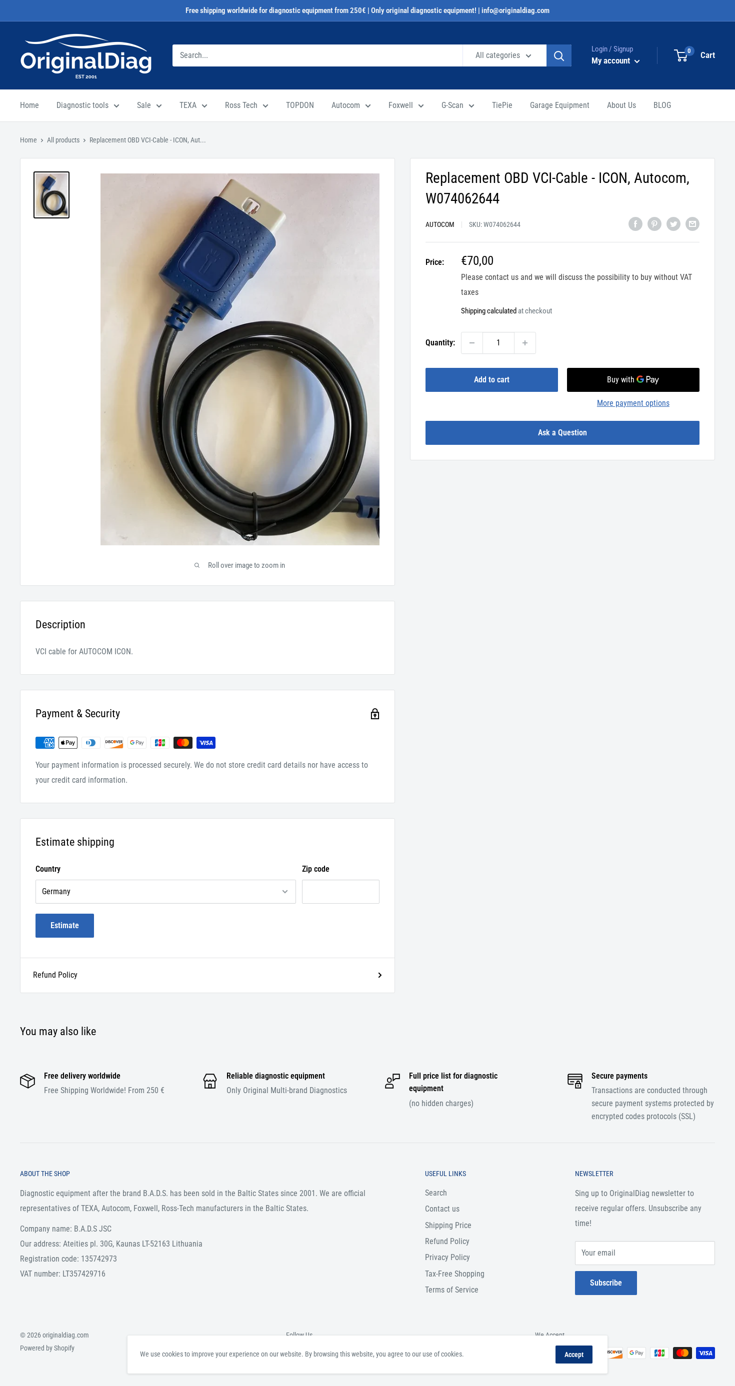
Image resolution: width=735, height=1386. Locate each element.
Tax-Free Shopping (454, 1274)
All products (63, 140)
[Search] (559, 55)
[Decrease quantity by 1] (472, 342)
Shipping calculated (488, 310)
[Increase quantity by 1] (525, 342)
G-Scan (453, 105)
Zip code (316, 869)
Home (29, 105)
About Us (621, 105)
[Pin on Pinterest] (655, 223)
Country (48, 869)
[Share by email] (693, 223)
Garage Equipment (560, 105)
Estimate (64, 925)
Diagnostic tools (82, 105)
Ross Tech (241, 105)
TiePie (502, 105)
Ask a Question (562, 432)
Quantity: (440, 342)
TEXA (188, 105)
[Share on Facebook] (635, 223)
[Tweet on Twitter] (673, 223)
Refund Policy (55, 975)
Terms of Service (451, 1290)
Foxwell (400, 105)
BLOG (662, 105)
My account (612, 60)
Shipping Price (448, 1225)
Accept (574, 1355)
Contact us (442, 1209)
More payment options (633, 403)
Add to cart (492, 379)
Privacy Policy (447, 1257)
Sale (144, 105)
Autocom (346, 105)
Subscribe (606, 1283)
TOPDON (300, 105)
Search (436, 1193)
